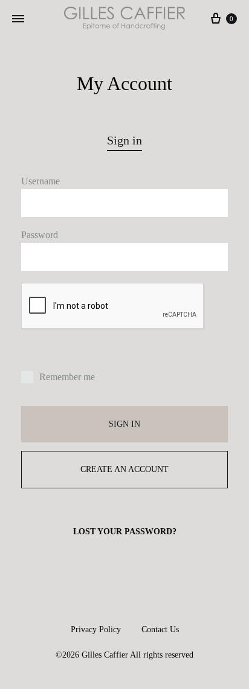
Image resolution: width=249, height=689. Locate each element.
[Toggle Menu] (18, 19)
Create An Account (124, 469)
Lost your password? (124, 531)
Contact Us (160, 629)
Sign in (124, 424)
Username (40, 181)
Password (39, 235)
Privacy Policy (96, 629)
